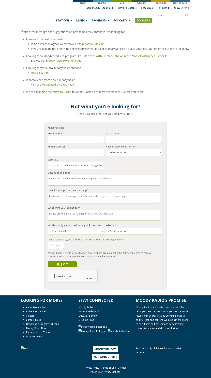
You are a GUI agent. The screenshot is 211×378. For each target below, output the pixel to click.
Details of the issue (59, 172)
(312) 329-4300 (86, 319)
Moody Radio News (36, 328)
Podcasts (121, 20)
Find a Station (40, 72)
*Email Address (56, 146)
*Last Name (112, 133)
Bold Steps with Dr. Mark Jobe (101, 56)
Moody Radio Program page (63, 60)
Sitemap (122, 367)
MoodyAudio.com (93, 44)
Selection (111, 225)
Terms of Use (92, 239)
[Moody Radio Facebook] (92, 326)
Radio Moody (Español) (98, 7)
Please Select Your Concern (121, 146)
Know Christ (180, 7)
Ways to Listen (126, 7)
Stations (62, 20)
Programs (99, 20)
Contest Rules (33, 319)
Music (80, 20)
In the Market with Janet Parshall (145, 56)
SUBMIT (62, 264)
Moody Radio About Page (58, 84)
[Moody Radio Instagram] (93, 330)
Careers (30, 315)
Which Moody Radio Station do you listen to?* (74, 225)
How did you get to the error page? (68, 190)
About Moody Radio (36, 307)
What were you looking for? (64, 207)
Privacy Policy (114, 239)
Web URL (53, 159)
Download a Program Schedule (42, 323)
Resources (147, 7)
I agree (56, 245)
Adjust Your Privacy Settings (105, 371)
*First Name (55, 133)
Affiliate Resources (36, 311)
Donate (142, 20)
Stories (163, 7)
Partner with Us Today (38, 332)
